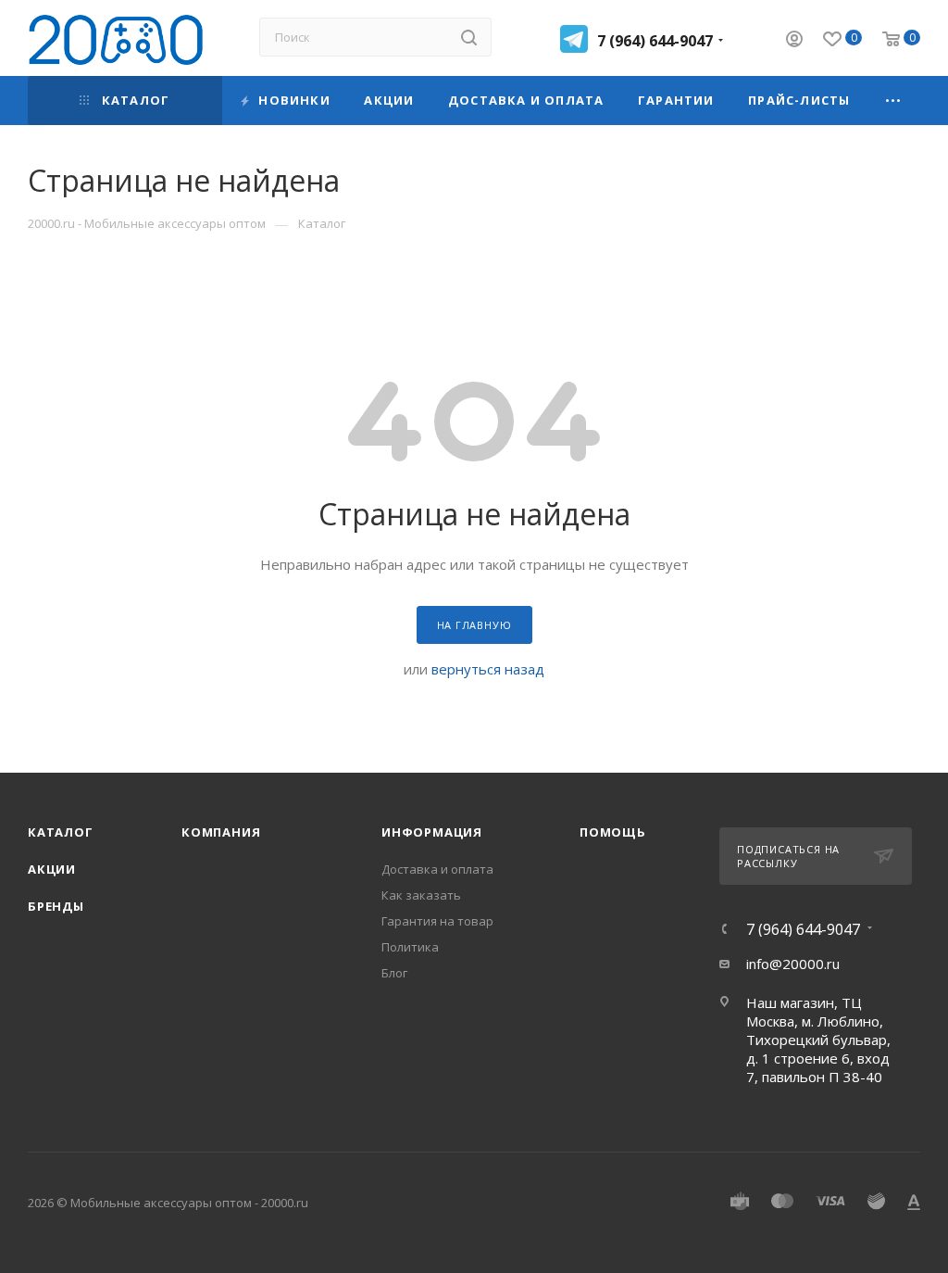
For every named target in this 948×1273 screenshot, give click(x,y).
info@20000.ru (793, 963)
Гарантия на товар (437, 921)
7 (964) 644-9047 (655, 41)
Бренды (56, 906)
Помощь (613, 832)
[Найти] (469, 37)
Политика (410, 947)
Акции (52, 869)
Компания (220, 832)
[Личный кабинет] (794, 41)
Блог (394, 972)
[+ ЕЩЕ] (893, 100)
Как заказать (421, 895)
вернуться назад (487, 669)
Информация (431, 832)
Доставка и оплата (437, 869)
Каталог (61, 832)
